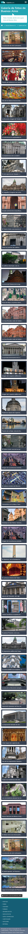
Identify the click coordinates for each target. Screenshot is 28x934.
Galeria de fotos (23, 25)
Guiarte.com (4, 932)
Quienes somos (12, 932)
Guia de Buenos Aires (11, 25)
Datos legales (19, 932)
